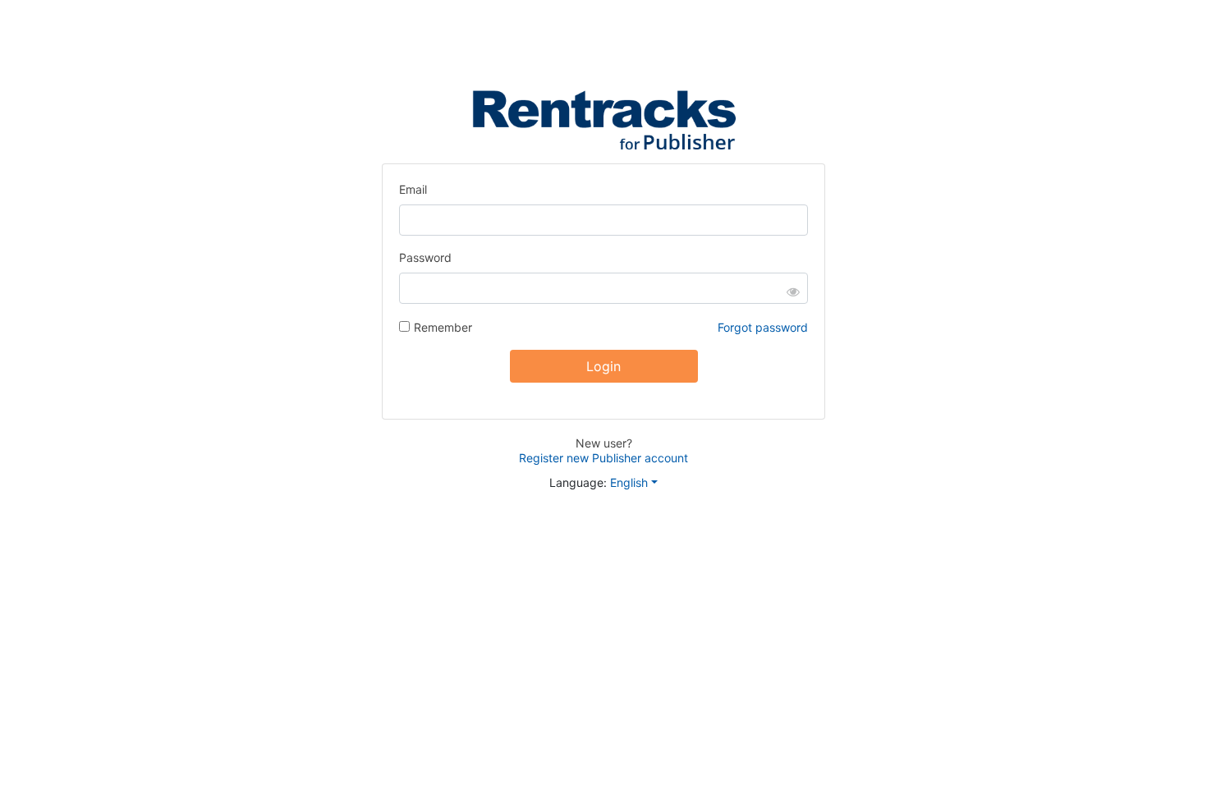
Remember (443, 327)
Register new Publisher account (603, 458)
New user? (604, 443)
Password (425, 257)
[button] (640, 482)
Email (413, 189)
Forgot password (763, 327)
